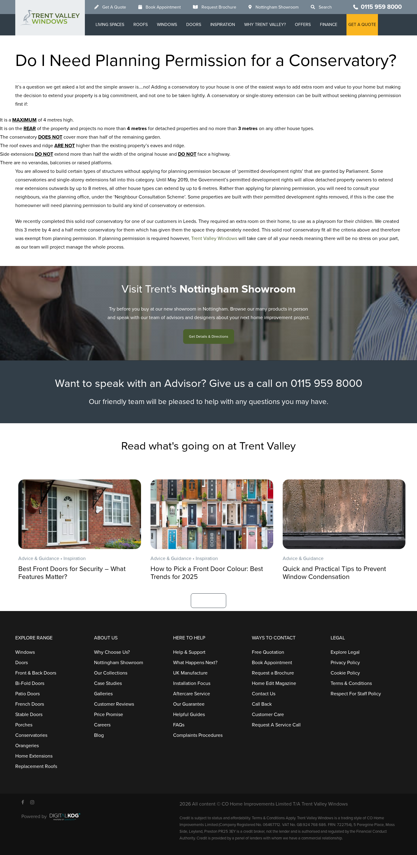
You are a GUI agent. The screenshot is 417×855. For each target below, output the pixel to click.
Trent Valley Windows (214, 238)
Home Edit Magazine (274, 683)
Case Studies (108, 683)
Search (325, 7)
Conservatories (31, 735)
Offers (303, 24)
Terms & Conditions (351, 683)
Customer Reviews (114, 704)
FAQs (178, 725)
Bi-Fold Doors (29, 683)
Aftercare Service (191, 694)
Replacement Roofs (36, 766)
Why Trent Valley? (265, 24)
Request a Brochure (273, 673)
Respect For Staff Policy (356, 694)
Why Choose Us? (112, 652)
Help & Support (189, 652)
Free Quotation (268, 652)
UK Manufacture (190, 673)
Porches (23, 725)
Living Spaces (110, 24)
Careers (102, 725)
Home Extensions (34, 756)
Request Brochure (218, 7)
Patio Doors (27, 694)
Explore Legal (345, 652)
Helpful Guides (189, 714)
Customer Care (268, 714)
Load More (208, 600)
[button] (208, 336)
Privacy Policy (345, 663)
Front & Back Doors (35, 673)
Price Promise (108, 714)
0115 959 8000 (381, 7)
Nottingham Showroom (277, 7)
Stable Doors (28, 714)
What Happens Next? (195, 663)
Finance (328, 24)
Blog (99, 735)
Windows (167, 24)
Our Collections (110, 673)
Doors (193, 24)
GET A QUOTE (362, 24)
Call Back (262, 704)
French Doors (29, 704)
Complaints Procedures (198, 735)
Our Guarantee (189, 704)
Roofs (140, 24)
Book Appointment (163, 7)
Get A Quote (114, 7)
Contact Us (263, 694)
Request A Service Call (276, 725)
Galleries (103, 694)
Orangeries (27, 746)
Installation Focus (191, 683)
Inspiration (222, 24)
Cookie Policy (345, 673)
